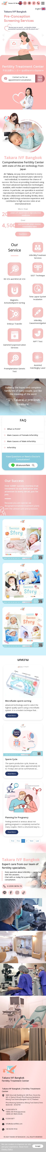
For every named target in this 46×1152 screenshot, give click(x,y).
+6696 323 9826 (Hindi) (14, 1114)
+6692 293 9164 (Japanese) (15, 1112)
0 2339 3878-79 (11, 1109)
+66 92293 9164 (11, 1129)
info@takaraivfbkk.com (14, 1124)
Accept (37, 1146)
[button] (3, 33)
